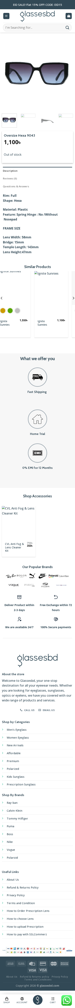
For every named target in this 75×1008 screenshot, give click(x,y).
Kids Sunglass (15, 776)
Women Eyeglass (18, 737)
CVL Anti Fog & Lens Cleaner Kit (14, 547)
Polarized (13, 769)
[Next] (66, 74)
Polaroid (12, 857)
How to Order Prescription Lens (28, 911)
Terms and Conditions (38, 979)
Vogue (11, 850)
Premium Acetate (19, 318)
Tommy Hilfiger (17, 818)
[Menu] (6, 16)
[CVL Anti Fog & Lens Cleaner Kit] (19, 523)
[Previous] (8, 74)
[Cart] (69, 16)
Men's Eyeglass (17, 729)
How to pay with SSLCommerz (27, 934)
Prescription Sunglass (21, 784)
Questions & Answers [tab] (16, 186)
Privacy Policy (16, 895)
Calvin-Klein (14, 810)
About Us (13, 879)
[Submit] (67, 27)
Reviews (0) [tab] (10, 178)
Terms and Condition (21, 903)
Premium (13, 761)
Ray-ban (12, 803)
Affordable (14, 753)
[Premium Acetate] (22, 288)
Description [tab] (10, 170)
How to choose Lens (20, 919)
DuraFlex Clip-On (51, 322)
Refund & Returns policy (34, 976)
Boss (10, 834)
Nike (10, 842)
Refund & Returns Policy (22, 887)
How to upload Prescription (25, 926)
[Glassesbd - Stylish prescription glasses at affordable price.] (37, 16)
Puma (10, 826)
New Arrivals (15, 745)
